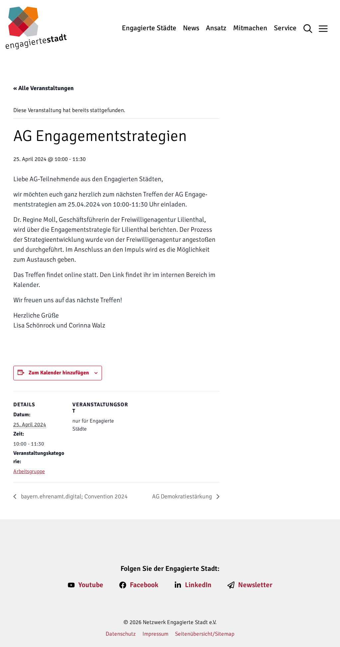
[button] (311, 29)
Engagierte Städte (149, 28)
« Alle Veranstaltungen (43, 88)
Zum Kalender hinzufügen (59, 372)
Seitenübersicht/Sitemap (204, 633)
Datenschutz (121, 633)
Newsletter (255, 585)
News (191, 28)
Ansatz (216, 28)
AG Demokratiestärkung (182, 496)
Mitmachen (250, 28)
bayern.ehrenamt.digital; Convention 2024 (74, 496)
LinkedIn (198, 585)
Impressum (155, 633)
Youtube (90, 585)
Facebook (144, 585)
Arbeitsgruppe (29, 471)
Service (285, 28)
